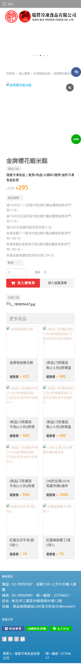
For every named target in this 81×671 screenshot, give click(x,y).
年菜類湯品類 (41, 73)
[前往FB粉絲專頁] (13, 628)
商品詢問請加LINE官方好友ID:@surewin (44, 606)
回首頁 (10, 73)
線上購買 (24, 73)
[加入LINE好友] (61, 628)
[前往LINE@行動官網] (37, 628)
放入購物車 (25, 283)
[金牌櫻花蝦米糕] (40, 117)
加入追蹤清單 (57, 283)
